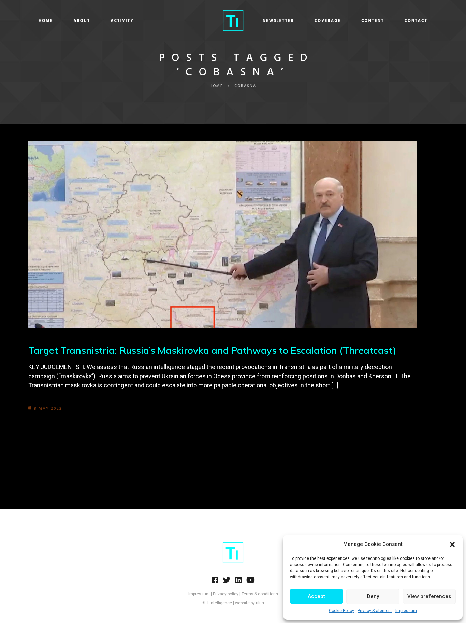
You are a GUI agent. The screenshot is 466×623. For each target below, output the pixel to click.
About (81, 20)
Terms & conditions (260, 594)
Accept (316, 596)
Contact (416, 20)
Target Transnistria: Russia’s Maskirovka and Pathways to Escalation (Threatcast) (212, 350)
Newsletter (278, 20)
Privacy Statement (375, 610)
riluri (260, 602)
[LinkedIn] (238, 582)
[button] (452, 544)
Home (46, 20)
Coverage (328, 20)
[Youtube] (250, 582)
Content (372, 20)
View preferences (429, 596)
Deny (373, 596)
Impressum (406, 610)
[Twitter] (226, 582)
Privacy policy (225, 594)
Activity (122, 20)
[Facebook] (214, 582)
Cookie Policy (341, 610)
